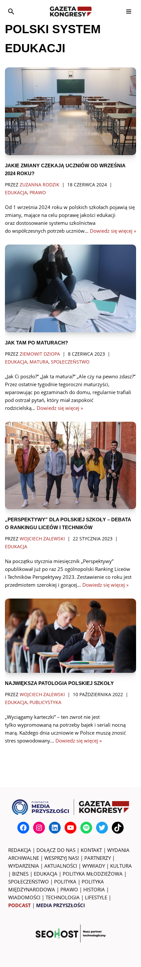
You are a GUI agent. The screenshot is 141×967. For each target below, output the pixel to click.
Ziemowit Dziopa (40, 354)
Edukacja (16, 193)
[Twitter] (102, 828)
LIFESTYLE (96, 897)
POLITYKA (65, 881)
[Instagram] (39, 828)
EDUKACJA (45, 873)
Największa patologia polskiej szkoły (59, 683)
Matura (39, 362)
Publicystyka (45, 702)
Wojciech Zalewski (42, 539)
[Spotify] (86, 828)
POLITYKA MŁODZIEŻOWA (93, 873)
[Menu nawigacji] (128, 11)
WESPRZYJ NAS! (61, 858)
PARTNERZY (97, 858)
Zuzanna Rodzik (39, 185)
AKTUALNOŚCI (60, 865)
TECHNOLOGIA (63, 897)
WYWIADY (93, 865)
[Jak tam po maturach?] (70, 288)
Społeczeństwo (70, 362)
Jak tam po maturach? (36, 342)
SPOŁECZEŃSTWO (28, 881)
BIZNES (20, 873)
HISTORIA (94, 889)
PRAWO (69, 889)
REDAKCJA (19, 850)
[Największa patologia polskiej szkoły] (70, 636)
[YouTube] (70, 828)
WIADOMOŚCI (24, 897)
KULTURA (121, 865)
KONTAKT (91, 850)
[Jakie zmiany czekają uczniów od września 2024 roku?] (70, 111)
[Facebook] (23, 828)
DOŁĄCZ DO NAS (55, 850)
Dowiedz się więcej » (113, 230)
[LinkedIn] (55, 828)
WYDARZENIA (23, 865)
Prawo (38, 193)
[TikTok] (118, 828)
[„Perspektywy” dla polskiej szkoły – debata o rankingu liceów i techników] (70, 465)
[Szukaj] (11, 11)
